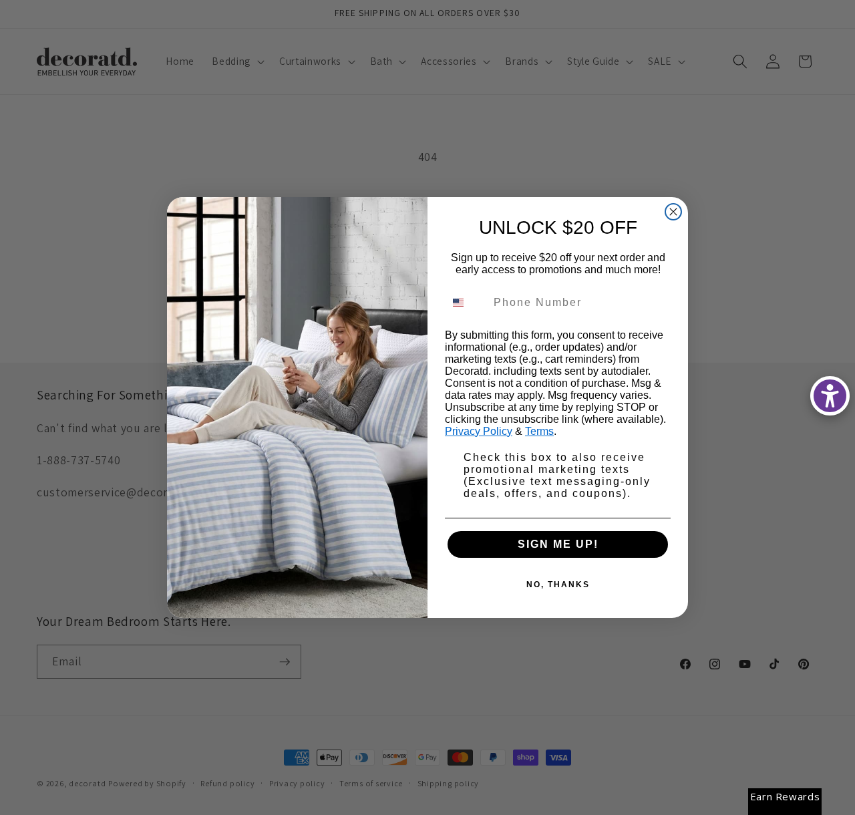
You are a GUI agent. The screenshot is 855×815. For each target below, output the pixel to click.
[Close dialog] (673, 212)
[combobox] (466, 302)
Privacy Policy (478, 431)
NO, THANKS (558, 584)
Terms (539, 431)
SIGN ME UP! (558, 544)
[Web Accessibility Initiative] (830, 396)
